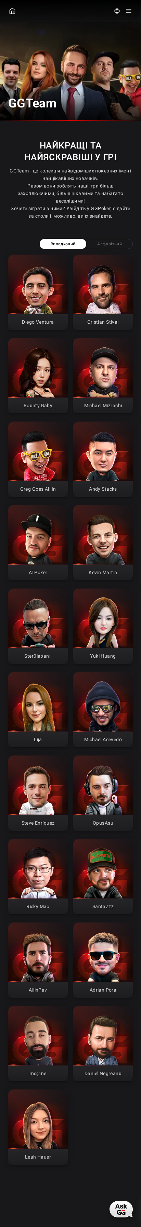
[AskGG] (121, 1209)
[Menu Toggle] (129, 11)
